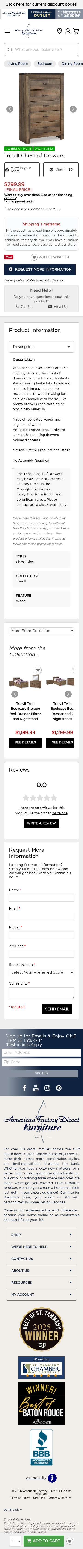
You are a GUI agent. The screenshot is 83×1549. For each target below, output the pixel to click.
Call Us (26, 306)
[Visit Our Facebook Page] (25, 1088)
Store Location (22, 965)
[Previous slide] (14, 694)
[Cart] (76, 31)
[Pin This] (8, 258)
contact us (26, 504)
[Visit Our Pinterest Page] (58, 1088)
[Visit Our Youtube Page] (36, 1088)
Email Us (60, 306)
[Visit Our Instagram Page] (48, 1088)
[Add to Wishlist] (69, 1541)
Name (15, 890)
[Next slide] (68, 694)
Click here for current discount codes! (42, 4)
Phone (15, 927)
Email (14, 909)
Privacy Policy (20, 1498)
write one (60, 813)
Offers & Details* (60, 1498)
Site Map (39, 1498)
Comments (19, 983)
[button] (7, 31)
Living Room (17, 63)
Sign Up (41, 1073)
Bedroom (44, 63)
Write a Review (41, 823)
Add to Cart (46, 1541)
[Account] (68, 31)
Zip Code (17, 946)
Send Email (57, 1009)
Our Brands (12, 1509)
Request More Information (43, 269)
